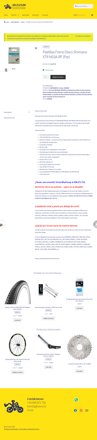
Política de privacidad (11, 429)
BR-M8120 (57, 90)
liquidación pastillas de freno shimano (78, 90)
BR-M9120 (64, 90)
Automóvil (25, 15)
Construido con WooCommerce (29, 429)
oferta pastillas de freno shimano (53, 92)
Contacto (45, 15)
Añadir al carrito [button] (48, 318)
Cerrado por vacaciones (83, 36)
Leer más (17, 320)
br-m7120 (51, 90)
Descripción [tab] (8, 112)
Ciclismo (13, 15)
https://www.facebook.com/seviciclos (47, 258)
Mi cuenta (35, 15)
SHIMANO (66, 88)
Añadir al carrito (58, 77)
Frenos (23, 22)
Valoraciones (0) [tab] (9, 118)
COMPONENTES (15, 22)
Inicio (6, 15)
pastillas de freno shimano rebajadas (64, 94)
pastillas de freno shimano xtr (56, 96)
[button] (36, 48)
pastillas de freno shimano (71, 92)
